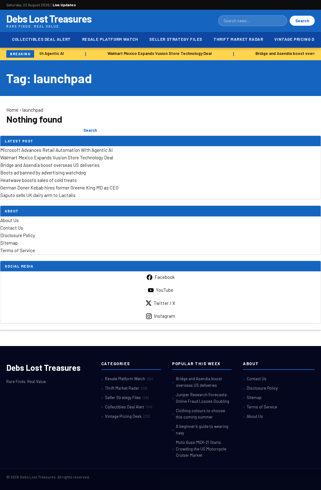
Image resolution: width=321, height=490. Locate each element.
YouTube (164, 290)
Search (302, 20)
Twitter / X (164, 303)
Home (12, 110)
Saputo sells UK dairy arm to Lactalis (38, 195)
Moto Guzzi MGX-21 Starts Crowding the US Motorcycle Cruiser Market (201, 449)
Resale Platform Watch (110, 39)
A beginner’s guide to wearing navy (202, 429)
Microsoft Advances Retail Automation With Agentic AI (56, 150)
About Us (9, 220)
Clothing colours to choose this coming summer (200, 414)
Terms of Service (17, 250)
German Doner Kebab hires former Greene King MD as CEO (59, 187)
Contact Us (11, 228)
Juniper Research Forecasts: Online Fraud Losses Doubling (202, 398)
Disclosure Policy (17, 235)
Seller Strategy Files (175, 39)
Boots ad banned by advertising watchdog (43, 172)
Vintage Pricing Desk (127, 416)
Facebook (165, 277)
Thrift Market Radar (238, 39)
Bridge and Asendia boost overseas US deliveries (50, 165)
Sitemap (9, 243)
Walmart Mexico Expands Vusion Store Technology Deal (158, 53)
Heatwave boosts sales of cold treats (38, 180)
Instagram (164, 316)
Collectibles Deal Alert (41, 39)
